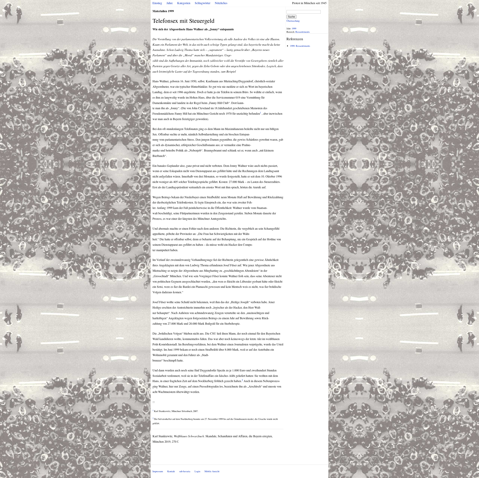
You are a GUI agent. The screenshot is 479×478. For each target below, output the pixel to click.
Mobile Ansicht (212, 471)
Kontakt (171, 471)
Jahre (170, 3)
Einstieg (157, 3)
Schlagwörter (202, 3)
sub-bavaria (184, 471)
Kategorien (183, 3)
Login (197, 471)
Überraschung (293, 20)
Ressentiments (302, 31)
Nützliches (221, 3)
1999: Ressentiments (300, 46)
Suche (291, 16)
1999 (294, 28)
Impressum (157, 471)
